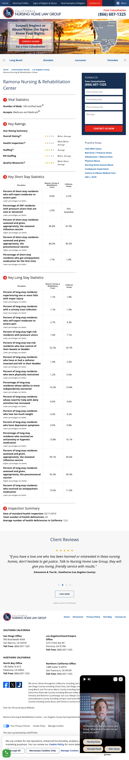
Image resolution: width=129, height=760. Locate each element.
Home (5, 3)
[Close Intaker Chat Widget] (121, 679)
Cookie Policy (39, 725)
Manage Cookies (56, 725)
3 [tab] (66, 585)
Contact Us (94, 3)
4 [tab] (70, 585)
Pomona (114, 60)
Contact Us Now (30, 41)
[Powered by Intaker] (107, 754)
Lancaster (49, 60)
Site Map (107, 616)
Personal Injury (19, 707)
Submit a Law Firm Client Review (64, 603)
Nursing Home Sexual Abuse (99, 165)
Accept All (15, 750)
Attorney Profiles (21, 3)
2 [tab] (62, 585)
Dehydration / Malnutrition (99, 156)
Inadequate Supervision (97, 169)
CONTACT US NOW (104, 128)
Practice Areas (93, 142)
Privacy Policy (93, 616)
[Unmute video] (84, 679)
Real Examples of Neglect (73, 3)
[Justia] (19, 685)
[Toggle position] (115, 679)
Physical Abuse (92, 160)
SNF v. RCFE (90, 177)
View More (64, 594)
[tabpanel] (64, 561)
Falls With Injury (93, 148)
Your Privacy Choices (20, 725)
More (123, 3)
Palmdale (81, 60)
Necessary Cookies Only (42, 750)
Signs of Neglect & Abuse (45, 3)
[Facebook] (6, 685)
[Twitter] (13, 685)
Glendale (17, 60)
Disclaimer (78, 616)
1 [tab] (59, 585)
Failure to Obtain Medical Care (100, 173)
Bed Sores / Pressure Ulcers (98, 152)
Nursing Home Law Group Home (32, 12)
